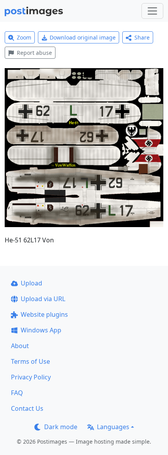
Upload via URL (43, 298)
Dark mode (60, 426)
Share (142, 37)
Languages (113, 426)
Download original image (83, 37)
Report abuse (34, 52)
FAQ (17, 392)
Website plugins (44, 314)
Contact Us (27, 408)
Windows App (41, 330)
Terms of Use (30, 361)
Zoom (24, 37)
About (20, 345)
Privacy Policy (31, 377)
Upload (31, 283)
